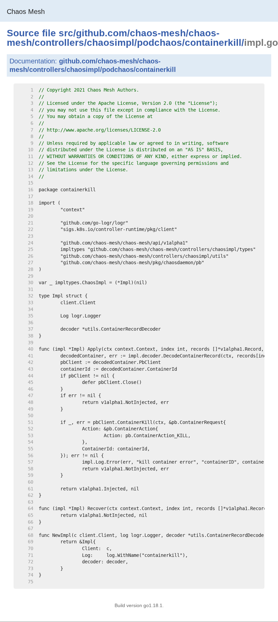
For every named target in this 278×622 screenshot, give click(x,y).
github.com (101, 33)
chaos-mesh (158, 33)
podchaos (159, 42)
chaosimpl (110, 42)
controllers (59, 42)
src (66, 33)
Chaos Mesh (26, 11)
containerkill (213, 42)
